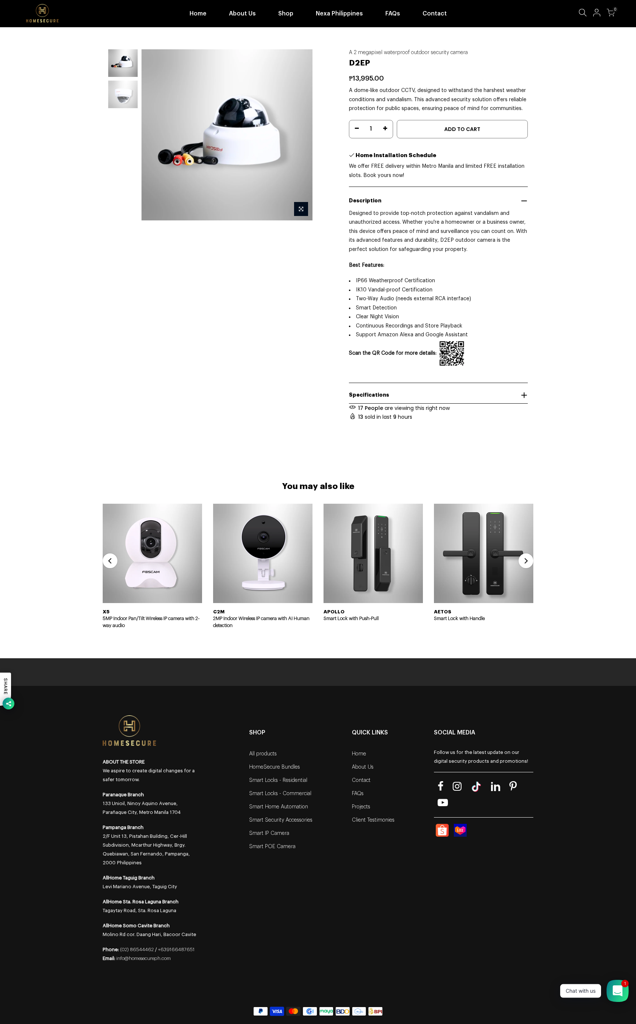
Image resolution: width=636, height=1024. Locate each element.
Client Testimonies (373, 820)
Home (198, 14)
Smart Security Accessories (280, 820)
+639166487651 (176, 949)
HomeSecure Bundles (274, 767)
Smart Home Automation (278, 806)
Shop (285, 14)
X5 (106, 611)
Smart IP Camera (269, 833)
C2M (219, 611)
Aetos (442, 611)
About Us (242, 14)
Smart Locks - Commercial (280, 793)
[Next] (299, 135)
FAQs (392, 14)
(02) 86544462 (137, 949)
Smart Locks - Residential (278, 780)
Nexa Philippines (339, 14)
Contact (435, 14)
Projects (361, 806)
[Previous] (154, 135)
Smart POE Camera (272, 846)
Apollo (334, 611)
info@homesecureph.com (143, 958)
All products (263, 754)
